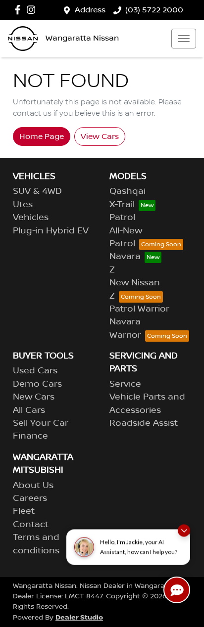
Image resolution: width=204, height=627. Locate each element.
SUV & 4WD (37, 191)
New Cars (33, 397)
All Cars (29, 410)
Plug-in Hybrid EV (51, 230)
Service (125, 384)
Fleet (24, 511)
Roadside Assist (143, 423)
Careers (30, 498)
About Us (33, 485)
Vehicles (31, 217)
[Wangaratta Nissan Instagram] (33, 9)
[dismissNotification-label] (184, 529)
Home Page (41, 136)
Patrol (122, 217)
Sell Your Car (40, 423)
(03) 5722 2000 (154, 9)
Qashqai (127, 191)
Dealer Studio (79, 617)
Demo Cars (37, 384)
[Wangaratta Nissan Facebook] (19, 9)
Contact (31, 524)
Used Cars (35, 370)
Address (90, 9)
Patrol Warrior (139, 309)
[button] (183, 38)
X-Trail (122, 204)
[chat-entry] (176, 590)
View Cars (100, 136)
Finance (30, 436)
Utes (23, 204)
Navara (125, 256)
